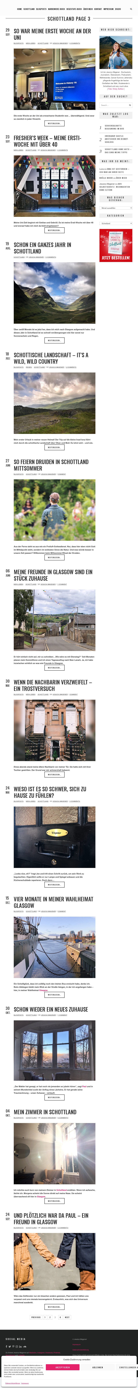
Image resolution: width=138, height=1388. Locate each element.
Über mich (88, 8)
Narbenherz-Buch (56, 8)
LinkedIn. (21, 1355)
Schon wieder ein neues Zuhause (51, 1009)
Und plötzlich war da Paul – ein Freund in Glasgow (51, 1218)
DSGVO (118, 8)
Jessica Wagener (60, 43)
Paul (84, 1086)
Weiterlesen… (54, 123)
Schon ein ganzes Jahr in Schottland (42, 247)
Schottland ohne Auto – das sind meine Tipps (118, 151)
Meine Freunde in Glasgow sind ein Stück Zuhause (53, 575)
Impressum (25, 1383)
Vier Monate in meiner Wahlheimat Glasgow (53, 902)
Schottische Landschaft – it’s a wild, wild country (51, 358)
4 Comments (75, 43)
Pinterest (57, 1352)
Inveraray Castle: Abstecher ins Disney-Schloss (117, 138)
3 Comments (62, 150)
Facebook (49, 1352)
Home (19, 8)
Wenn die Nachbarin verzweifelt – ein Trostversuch (53, 685)
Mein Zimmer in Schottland (45, 1112)
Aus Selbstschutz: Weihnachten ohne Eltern (114, 186)
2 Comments (71, 367)
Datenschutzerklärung (12, 1383)
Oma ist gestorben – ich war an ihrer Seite (114, 170)
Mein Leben (30, 43)
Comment (62, 474)
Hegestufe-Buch (74, 8)
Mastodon (33, 1352)
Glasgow (43, 990)
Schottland (29, 8)
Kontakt (98, 8)
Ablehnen (97, 1367)
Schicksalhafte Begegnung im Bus (114, 127)
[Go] (130, 105)
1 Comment (62, 584)
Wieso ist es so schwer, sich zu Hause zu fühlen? (50, 792)
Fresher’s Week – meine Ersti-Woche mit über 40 (47, 141)
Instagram (41, 1352)
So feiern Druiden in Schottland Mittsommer (51, 465)
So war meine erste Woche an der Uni (52, 34)
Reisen (29, 367)
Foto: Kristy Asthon (116, 89)
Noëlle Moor (106, 177)
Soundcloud (10, 1355)
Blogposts (41, 8)
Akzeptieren (63, 1367)
